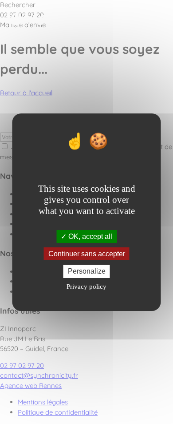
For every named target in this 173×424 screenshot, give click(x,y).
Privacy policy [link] (86, 286)
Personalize (87, 271)
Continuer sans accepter (86, 254)
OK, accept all (89, 236)
